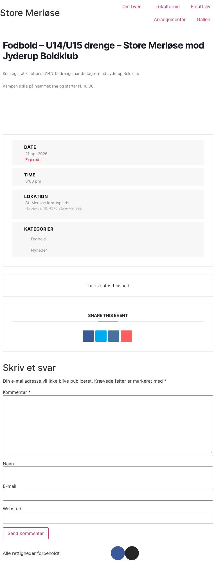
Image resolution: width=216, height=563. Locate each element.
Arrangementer (170, 19)
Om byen (131, 6)
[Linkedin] (113, 336)
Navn (8, 463)
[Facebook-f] (118, 553)
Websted (12, 508)
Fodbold (38, 238)
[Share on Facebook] (88, 336)
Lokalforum (168, 6)
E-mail (9, 486)
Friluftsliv (200, 6)
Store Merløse (30, 12)
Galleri (203, 19)
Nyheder (39, 250)
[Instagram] (132, 553)
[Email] (126, 336)
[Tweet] (101, 336)
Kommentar (17, 392)
